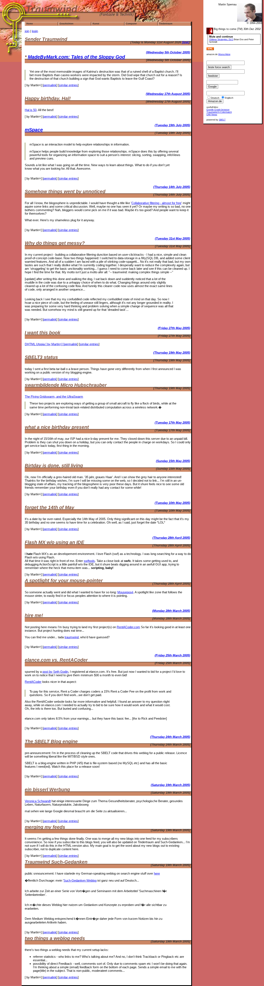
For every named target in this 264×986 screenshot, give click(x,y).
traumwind (72, 637)
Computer (131, 23)
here (157, 873)
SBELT (222, 119)
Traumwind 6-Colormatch (219, 112)
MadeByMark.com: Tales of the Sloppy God (76, 57)
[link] (185, 42)
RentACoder (33, 681)
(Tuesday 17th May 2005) (172, 422)
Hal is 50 (31, 110)
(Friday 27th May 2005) (174, 328)
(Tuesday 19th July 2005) (172, 125)
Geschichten (66, 23)
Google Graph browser (218, 109)
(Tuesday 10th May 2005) (172, 503)
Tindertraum (165, 23)
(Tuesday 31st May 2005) (172, 238)
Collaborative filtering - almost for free (156, 203)
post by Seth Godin (55, 671)
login (35, 31)
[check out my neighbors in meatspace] (211, 52)
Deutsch (215, 98)
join (27, 31)
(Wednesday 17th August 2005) (168, 94)
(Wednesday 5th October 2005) (168, 52)
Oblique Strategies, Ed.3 (221, 39)
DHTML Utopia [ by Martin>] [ (44, 344)
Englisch (229, 98)
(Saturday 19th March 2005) (170, 785)
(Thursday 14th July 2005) (171, 187)
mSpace (34, 129)
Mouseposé (125, 592)
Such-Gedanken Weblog (80, 880)
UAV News (211, 114)
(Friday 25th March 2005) (172, 655)
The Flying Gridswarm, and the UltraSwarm (54, 396)
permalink (50, 85)
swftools (89, 561)
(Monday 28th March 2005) (171, 610)
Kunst (96, 23)
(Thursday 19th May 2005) (171, 352)
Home (29, 23)
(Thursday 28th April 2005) (171, 537)
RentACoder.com (128, 627)
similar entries (68, 85)
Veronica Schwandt (38, 801)
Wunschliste (224, 54)
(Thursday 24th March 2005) (170, 737)
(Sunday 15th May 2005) (173, 461)
